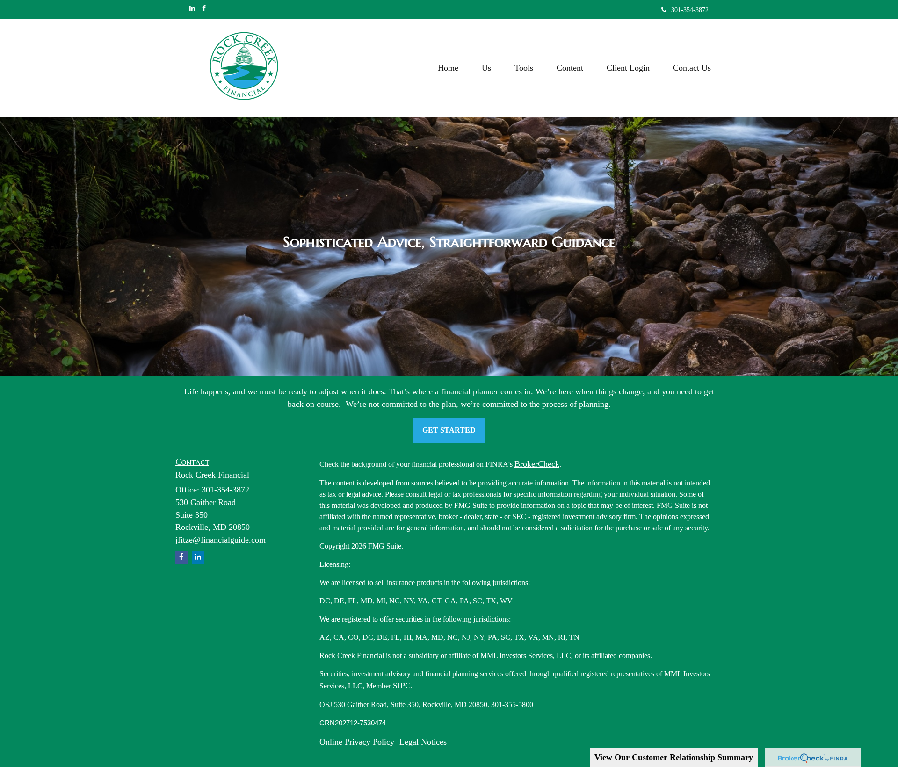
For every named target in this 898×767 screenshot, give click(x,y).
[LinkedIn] (192, 9)
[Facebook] (204, 9)
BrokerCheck (536, 464)
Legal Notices (423, 741)
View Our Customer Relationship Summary (673, 757)
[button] (486, 67)
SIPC (402, 685)
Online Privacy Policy (356, 741)
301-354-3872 (690, 10)
